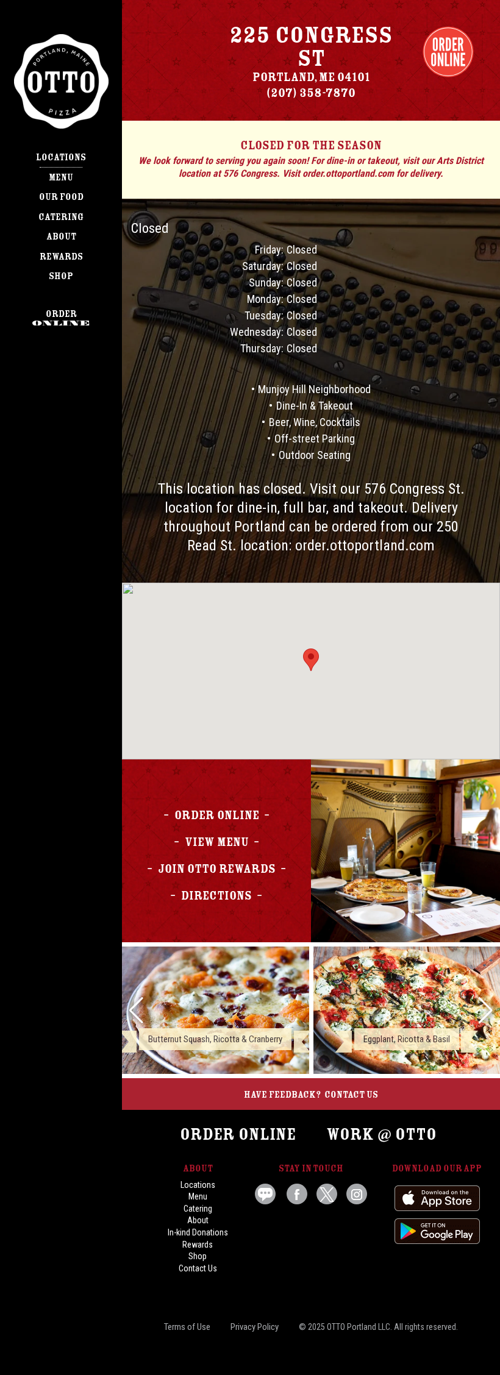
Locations (61, 157)
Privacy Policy (254, 1326)
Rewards (61, 256)
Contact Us (351, 1095)
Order (61, 314)
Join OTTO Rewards (217, 869)
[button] (136, 1010)
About (61, 236)
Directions (216, 896)
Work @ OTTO (381, 1134)
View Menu (217, 842)
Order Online (448, 51)
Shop (61, 276)
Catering (61, 217)
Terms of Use (187, 1326)
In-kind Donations (198, 1232)
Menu (61, 177)
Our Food (61, 197)
